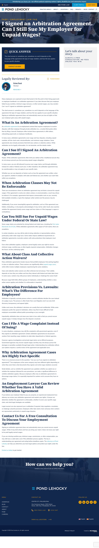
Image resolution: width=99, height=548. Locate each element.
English (83, 519)
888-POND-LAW (64, 5)
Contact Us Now (14, 66)
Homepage (5, 502)
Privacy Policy (70, 531)
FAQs (5, 19)
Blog (3, 504)
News (85, 9)
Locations (64, 9)
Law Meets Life (25, 1)
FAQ (71, 9)
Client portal (79, 5)
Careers (5, 514)
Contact (91, 9)
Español (91, 519)
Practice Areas (45, 9)
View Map (54, 510)
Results (78, 9)
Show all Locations (39, 519)
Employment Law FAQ (23, 19)
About (55, 9)
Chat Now (91, 5)
